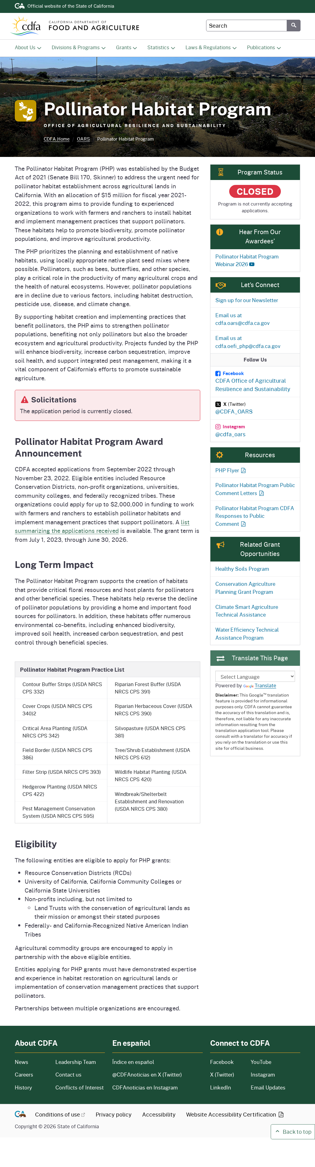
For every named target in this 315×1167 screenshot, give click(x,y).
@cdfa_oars (230, 430)
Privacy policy (114, 1114)
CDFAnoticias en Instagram (145, 1087)
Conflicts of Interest (79, 1087)
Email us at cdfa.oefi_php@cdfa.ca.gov (248, 342)
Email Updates (268, 1087)
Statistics (158, 47)
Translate (265, 685)
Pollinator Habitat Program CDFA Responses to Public (254, 515)
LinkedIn (220, 1087)
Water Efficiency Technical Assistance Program (247, 633)
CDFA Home (57, 139)
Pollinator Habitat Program (247, 260)
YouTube (261, 1062)
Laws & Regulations (208, 47)
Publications (261, 47)
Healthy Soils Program (242, 568)
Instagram (263, 1074)
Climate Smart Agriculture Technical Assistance (246, 610)
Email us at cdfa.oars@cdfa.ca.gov (242, 319)
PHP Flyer (227, 470)
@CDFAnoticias (147, 1074)
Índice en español (133, 1062)
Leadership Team (75, 1062)
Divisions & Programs (76, 47)
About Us (25, 47)
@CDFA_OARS (234, 408)
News (31, 1062)
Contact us (68, 1074)
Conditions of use (57, 1114)
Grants (123, 47)
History (31, 1087)
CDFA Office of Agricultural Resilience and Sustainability (252, 381)
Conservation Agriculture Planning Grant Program (245, 587)
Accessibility (159, 1114)
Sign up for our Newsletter (246, 300)
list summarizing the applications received (102, 526)
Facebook (222, 1062)
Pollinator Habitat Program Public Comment (255, 489)
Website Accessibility (231, 1114)
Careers (31, 1074)
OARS (83, 139)
